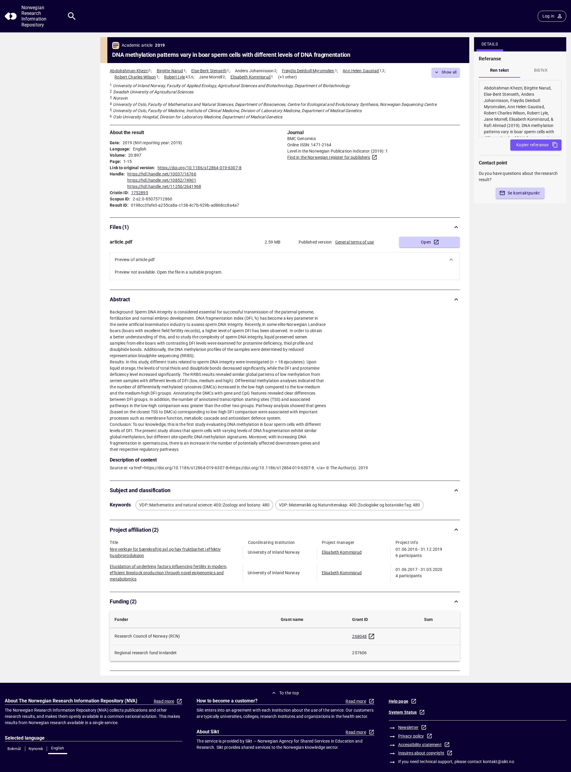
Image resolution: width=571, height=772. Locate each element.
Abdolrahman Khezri (129, 70)
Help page (398, 701)
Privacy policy (411, 736)
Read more (164, 701)
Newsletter (408, 727)
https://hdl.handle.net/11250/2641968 (164, 186)
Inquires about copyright (421, 753)
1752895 (139, 192)
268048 (359, 636)
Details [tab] (489, 44)
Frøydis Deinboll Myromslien (308, 70)
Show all (449, 72)
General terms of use (354, 242)
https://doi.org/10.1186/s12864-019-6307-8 (199, 167)
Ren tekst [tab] (499, 70)
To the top (289, 693)
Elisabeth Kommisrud (250, 77)
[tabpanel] (520, 108)
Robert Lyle (174, 77)
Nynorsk (36, 748)
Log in (548, 16)
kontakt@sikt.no (498, 761)
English (57, 748)
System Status (403, 712)
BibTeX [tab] (541, 70)
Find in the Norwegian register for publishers (328, 157)
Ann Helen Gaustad (361, 70)
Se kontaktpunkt (524, 193)
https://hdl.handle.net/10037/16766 (161, 174)
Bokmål (14, 748)
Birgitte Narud (170, 70)
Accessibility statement (420, 744)
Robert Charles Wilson (135, 77)
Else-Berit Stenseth (209, 70)
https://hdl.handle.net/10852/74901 (161, 180)
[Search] (71, 16)
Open (426, 242)
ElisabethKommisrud (342, 552)
